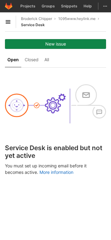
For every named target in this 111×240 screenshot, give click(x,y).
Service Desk (33, 24)
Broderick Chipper (36, 18)
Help (88, 6)
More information (56, 172)
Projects (27, 6)
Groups (48, 6)
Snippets (69, 6)
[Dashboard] (8, 6)
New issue (55, 43)
